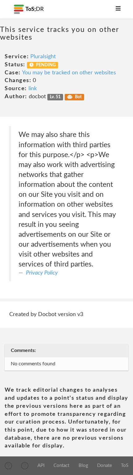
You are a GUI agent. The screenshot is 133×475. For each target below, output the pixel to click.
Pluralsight (43, 56)
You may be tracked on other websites (69, 73)
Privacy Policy (42, 273)
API (41, 465)
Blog (83, 465)
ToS (124, 465)
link (32, 88)
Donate (104, 465)
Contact (61, 465)
